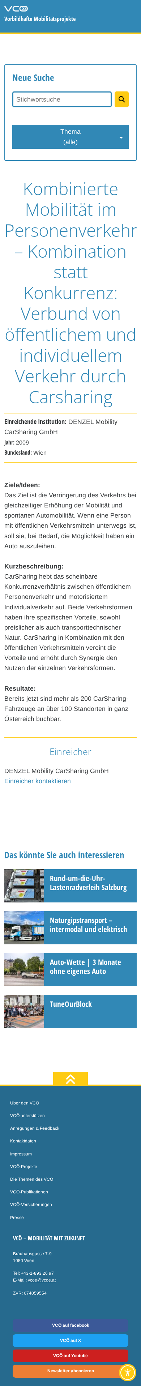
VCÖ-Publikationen (29, 1191)
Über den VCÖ (24, 1103)
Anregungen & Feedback (34, 1128)
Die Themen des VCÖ (31, 1179)
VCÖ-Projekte (23, 1166)
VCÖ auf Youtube (70, 1355)
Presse (17, 1217)
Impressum (21, 1154)
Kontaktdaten (23, 1140)
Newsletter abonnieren (70, 1370)
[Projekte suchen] (122, 99)
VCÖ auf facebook (70, 1325)
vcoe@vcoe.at (42, 1280)
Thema (70, 136)
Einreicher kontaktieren (37, 781)
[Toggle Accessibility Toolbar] (128, 1373)
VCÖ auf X (70, 1340)
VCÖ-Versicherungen (31, 1204)
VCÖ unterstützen (27, 1115)
